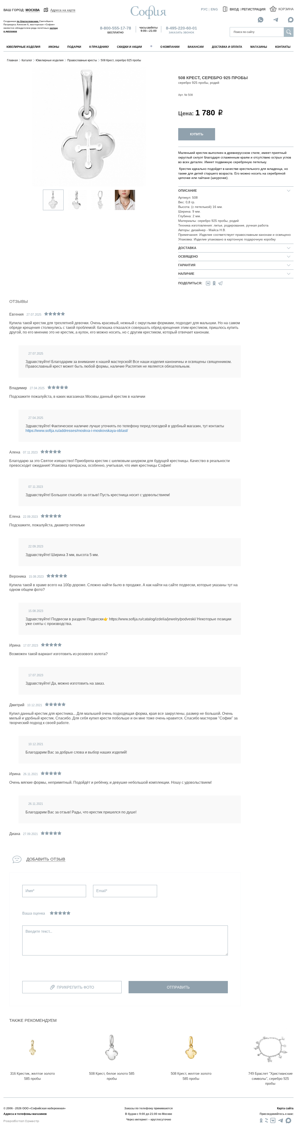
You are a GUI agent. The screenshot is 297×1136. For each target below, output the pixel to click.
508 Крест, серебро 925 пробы (121, 60)
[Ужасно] (52, 913)
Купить (196, 134)
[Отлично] (68, 913)
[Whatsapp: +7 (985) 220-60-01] (260, 19)
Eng (214, 9)
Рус (204, 9)
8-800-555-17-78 (115, 28)
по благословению (28, 21)
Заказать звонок (181, 32)
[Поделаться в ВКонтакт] (208, 283)
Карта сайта (285, 1108)
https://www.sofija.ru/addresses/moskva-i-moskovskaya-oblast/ (77, 431)
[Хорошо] (64, 913)
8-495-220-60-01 (181, 28)
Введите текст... (39, 931)
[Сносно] (56, 913)
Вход (234, 9)
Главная (12, 60)
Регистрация (253, 9)
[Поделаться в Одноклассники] (214, 283)
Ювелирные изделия (50, 60)
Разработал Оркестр (21, 1121)
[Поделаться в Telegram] (220, 283)
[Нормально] (60, 913)
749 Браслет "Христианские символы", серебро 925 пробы (270, 1078)
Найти (289, 32)
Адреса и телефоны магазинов (25, 1114)
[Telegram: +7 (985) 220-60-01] (275, 19)
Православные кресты (82, 60)
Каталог (27, 60)
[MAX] (291, 19)
